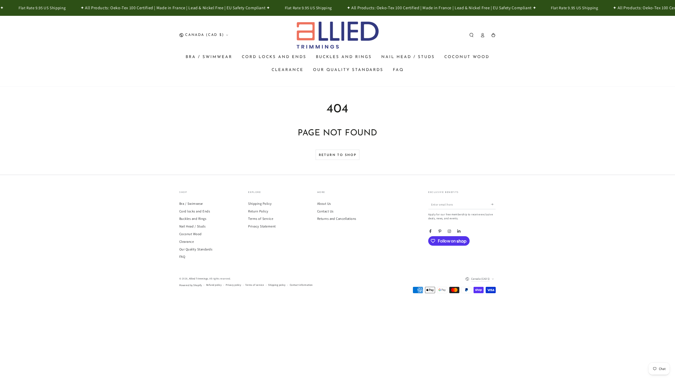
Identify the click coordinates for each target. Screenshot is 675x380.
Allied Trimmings (198, 278)
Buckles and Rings (192, 218)
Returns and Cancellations (336, 218)
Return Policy (258, 211)
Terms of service (254, 285)
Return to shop (337, 155)
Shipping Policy (260, 203)
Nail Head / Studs (192, 226)
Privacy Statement (262, 226)
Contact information (301, 285)
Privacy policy (233, 285)
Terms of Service (260, 218)
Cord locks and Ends (194, 211)
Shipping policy (276, 285)
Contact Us (325, 211)
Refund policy (213, 285)
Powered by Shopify (190, 285)
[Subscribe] (493, 204)
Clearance (186, 241)
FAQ (182, 256)
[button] (471, 35)
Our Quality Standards (195, 249)
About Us (324, 203)
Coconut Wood (190, 234)
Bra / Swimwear (191, 203)
